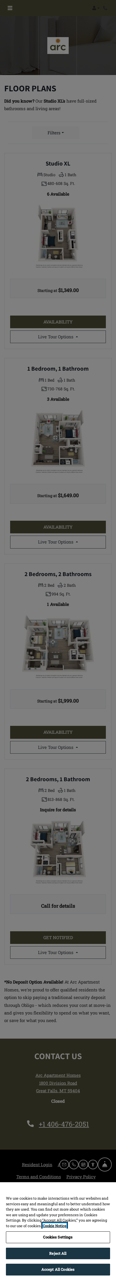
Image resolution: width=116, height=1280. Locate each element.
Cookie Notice (54, 1225)
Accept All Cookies (58, 1269)
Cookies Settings (58, 1237)
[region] (58, 1231)
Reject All (57, 1253)
